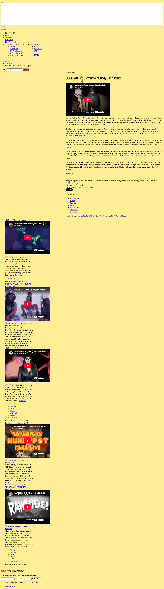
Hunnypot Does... (11, 42)
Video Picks (9, 40)
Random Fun (14, 48)
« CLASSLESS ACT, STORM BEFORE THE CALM (94, 216)
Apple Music (13, 413)
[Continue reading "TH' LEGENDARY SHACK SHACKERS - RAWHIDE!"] (19, 529)
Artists (8, 37)
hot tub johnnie (75, 207)
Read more (18, 275)
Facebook (13, 406)
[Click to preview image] (80, 118)
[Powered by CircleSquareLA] (82, 14)
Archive (36, 44)
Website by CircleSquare (8, 586)
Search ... (3, 70)
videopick (73, 205)
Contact (37, 51)
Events (7, 35)
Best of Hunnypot (16, 53)
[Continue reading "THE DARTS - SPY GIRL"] (13, 385)
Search (26, 70)
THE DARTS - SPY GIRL (12, 348)
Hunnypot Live (10, 33)
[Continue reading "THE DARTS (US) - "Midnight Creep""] (17, 257)
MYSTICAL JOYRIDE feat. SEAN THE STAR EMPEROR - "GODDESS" (18, 285)
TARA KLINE (74, 209)
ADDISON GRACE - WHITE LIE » (117, 216)
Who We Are (38, 48)
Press (36, 46)
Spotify (68, 183)
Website (12, 278)
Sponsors (13, 57)
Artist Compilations (17, 55)
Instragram (75, 183)
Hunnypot (8, 61)
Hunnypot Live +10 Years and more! (16, 423)
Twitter (12, 408)
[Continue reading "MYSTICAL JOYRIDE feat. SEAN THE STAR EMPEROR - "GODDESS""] (19, 325)
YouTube (12, 411)
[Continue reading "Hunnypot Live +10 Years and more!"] (17, 460)
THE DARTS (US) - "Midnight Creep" (16, 220)
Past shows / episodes (27, 44)
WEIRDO (72, 201)
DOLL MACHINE (74, 198)
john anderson (74, 212)
